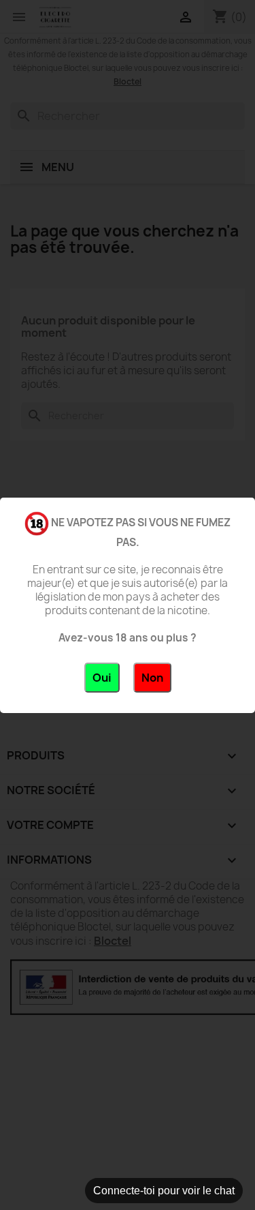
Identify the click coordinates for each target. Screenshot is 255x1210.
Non (152, 677)
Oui (102, 677)
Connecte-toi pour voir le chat (164, 1190)
